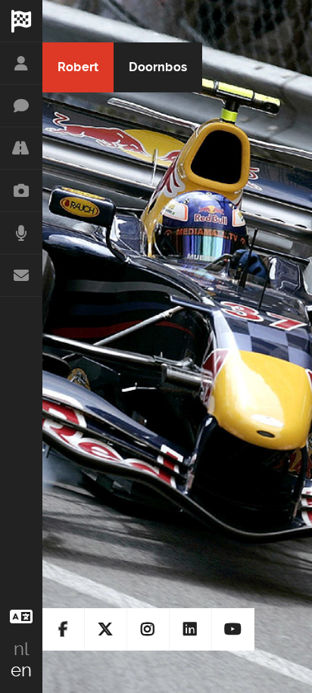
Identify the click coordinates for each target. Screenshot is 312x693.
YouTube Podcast (233, 629)
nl (21, 649)
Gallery (21, 191)
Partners (21, 148)
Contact (21, 275)
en (21, 670)
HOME (21, 21)
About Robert (21, 63)
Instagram (148, 629)
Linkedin (191, 629)
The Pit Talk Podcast (21, 233)
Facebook (63, 629)
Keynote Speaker (21, 106)
